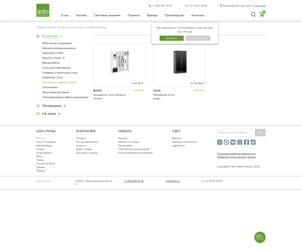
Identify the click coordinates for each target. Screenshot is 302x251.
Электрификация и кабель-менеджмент (65, 97)
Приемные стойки (52, 53)
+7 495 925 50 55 (162, 5)
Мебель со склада (128, 142)
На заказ (49, 113)
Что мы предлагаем (87, 142)
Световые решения (107, 15)
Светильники (50, 87)
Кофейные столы (52, 77)
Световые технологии (184, 142)
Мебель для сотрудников (56, 43)
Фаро (97, 91)
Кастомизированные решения (135, 152)
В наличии (50, 36)
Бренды (152, 15)
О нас (65, 15)
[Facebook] (247, 144)
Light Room (178, 145)
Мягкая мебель (51, 62)
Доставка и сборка (86, 152)
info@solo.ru (173, 181)
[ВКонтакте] (234, 144)
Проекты (134, 15)
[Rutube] (254, 144)
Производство (174, 15)
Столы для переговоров (56, 67)
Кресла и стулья (51, 58)
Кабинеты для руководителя (58, 48)
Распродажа (52, 106)
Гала (157, 91)
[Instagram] (240, 144)
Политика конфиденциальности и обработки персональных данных (236, 155)
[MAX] (227, 144)
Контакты (197, 15)
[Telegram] (220, 144)
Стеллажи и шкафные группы (59, 82)
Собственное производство (134, 149)
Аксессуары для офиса (55, 92)
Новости (81, 145)
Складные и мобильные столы (60, 72)
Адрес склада (84, 149)
